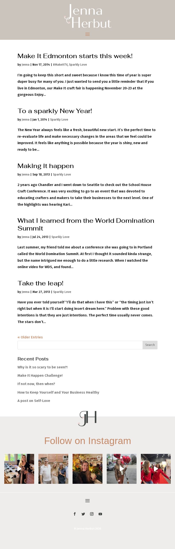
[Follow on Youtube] (100, 514)
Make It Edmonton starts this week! (75, 56)
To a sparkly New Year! (55, 111)
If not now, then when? (36, 384)
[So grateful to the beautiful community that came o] (53, 469)
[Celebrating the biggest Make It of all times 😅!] (87, 469)
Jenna (25, 64)
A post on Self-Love (34, 400)
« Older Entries (30, 337)
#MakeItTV (60, 64)
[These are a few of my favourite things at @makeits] (122, 469)
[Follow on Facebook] (74, 514)
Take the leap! (40, 283)
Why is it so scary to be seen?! (42, 367)
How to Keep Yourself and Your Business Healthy (58, 392)
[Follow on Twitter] (83, 514)
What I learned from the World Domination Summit (86, 224)
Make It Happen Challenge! (40, 375)
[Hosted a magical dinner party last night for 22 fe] (19, 469)
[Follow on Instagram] (91, 514)
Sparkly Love (78, 64)
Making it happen (46, 166)
